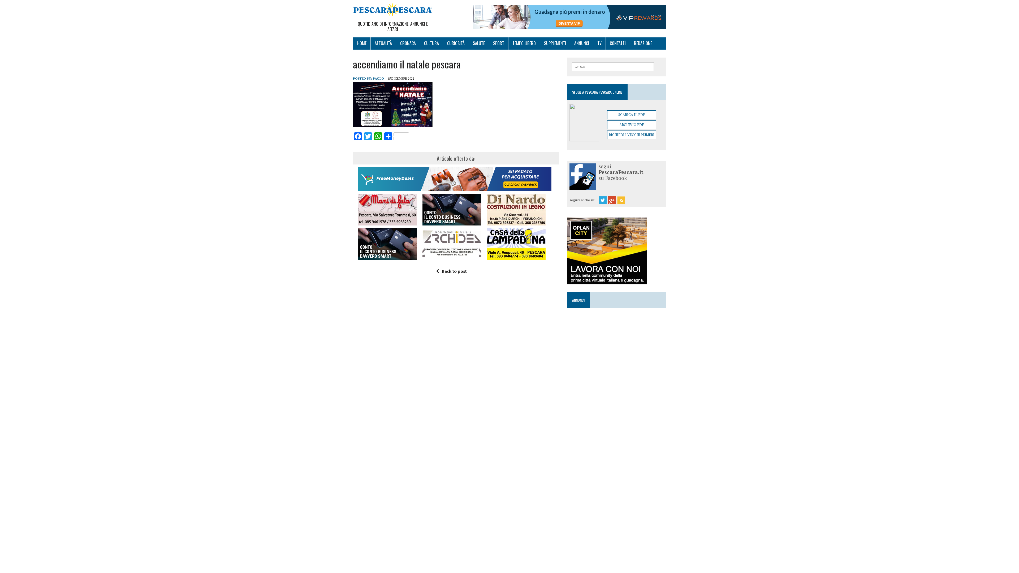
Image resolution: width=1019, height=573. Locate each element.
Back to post (454, 271)
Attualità (383, 43)
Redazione (643, 43)
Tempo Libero (524, 43)
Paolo (378, 78)
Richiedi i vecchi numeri (631, 134)
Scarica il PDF (631, 114)
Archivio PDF (631, 124)
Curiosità (456, 43)
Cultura (431, 43)
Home (361, 43)
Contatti (618, 43)
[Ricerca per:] (613, 66)
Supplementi (555, 43)
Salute (479, 43)
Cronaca (408, 43)
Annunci (581, 43)
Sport (498, 43)
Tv (599, 43)
